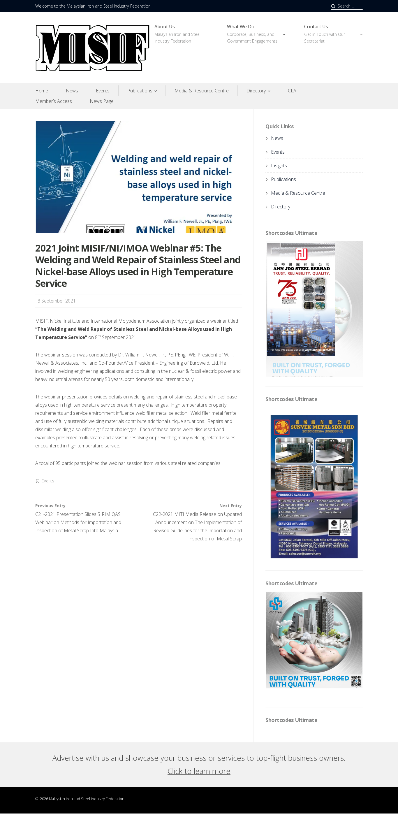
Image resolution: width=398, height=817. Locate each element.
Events (103, 90)
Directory (256, 90)
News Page (102, 101)
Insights (279, 165)
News (72, 90)
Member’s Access (53, 101)
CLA (292, 90)
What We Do (252, 34)
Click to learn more (199, 661)
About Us (177, 34)
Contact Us (324, 34)
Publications (139, 90)
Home (41, 90)
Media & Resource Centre (202, 90)
